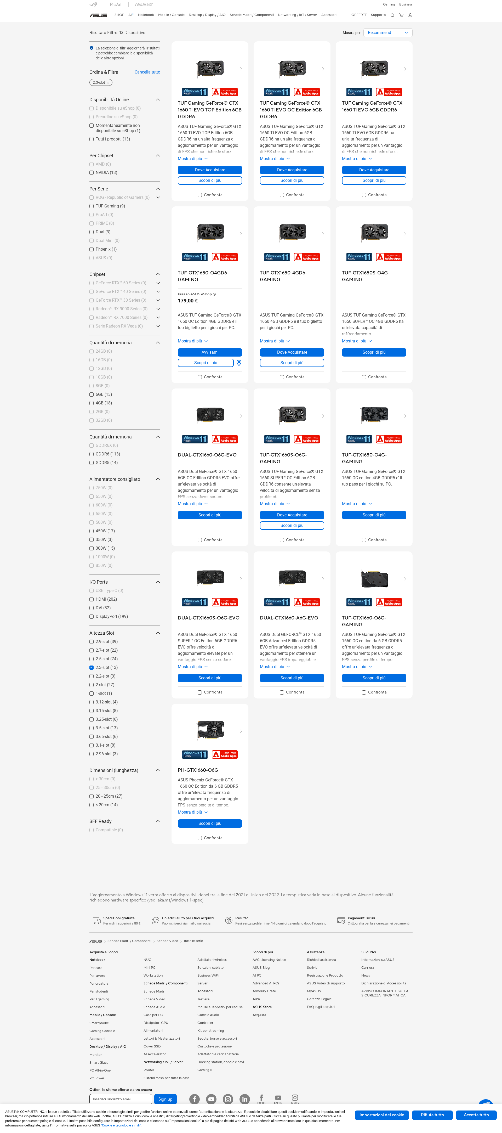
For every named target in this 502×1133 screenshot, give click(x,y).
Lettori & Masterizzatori (162, 1038)
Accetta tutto (476, 1115)
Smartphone (99, 1023)
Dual (93, 230)
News (365, 975)
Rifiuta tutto (432, 1115)
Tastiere (203, 999)
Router (149, 1070)
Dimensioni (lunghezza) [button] (113, 770)
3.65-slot (97, 735)
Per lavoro (97, 976)
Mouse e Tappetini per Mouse (220, 1007)
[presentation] (406, 32)
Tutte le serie (193, 941)
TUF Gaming (101, 204)
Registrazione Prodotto (325, 975)
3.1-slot (96, 743)
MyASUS (314, 991)
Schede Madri (154, 991)
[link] (98, 15)
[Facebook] (194, 1099)
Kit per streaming (210, 1031)
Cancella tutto (147, 72)
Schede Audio (154, 1007)
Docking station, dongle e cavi (220, 1062)
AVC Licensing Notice (269, 960)
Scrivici (312, 968)
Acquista (259, 1015)
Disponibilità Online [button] (109, 99)
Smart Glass (98, 1063)
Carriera (367, 968)
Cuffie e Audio (208, 1015)
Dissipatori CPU (156, 1023)
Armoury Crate (264, 991)
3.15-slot (97, 709)
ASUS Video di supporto (326, 983)
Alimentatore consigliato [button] (114, 479)
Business (406, 4)
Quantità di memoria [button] (110, 342)
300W (94, 546)
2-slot (94, 683)
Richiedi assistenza (321, 960)
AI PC (257, 975)
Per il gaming (99, 999)
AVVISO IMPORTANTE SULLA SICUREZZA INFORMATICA (384, 993)
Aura (256, 999)
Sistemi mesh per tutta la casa (167, 1078)
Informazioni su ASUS (378, 960)
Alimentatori (153, 1031)
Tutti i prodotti (102, 137)
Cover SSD (152, 1046)
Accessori (97, 1007)
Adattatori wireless (212, 960)
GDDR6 (96, 452)
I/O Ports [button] (98, 582)
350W (94, 538)
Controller (205, 1023)
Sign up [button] (165, 1099)
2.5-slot (96, 657)
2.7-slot (96, 648)
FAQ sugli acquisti (321, 1007)
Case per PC (153, 1015)
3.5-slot (96, 726)
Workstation (153, 975)
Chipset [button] (97, 274)
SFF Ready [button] (100, 821)
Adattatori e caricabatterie (218, 1054)
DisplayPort (100, 615)
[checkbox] (210, 195)
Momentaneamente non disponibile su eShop (122, 126)
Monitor (95, 1055)
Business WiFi (208, 975)
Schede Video (154, 999)
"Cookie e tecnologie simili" (121, 1125)
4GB (93, 401)
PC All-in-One (100, 1070)
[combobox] (388, 32)
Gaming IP (205, 1070)
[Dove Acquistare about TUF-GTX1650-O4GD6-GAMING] (238, 363)
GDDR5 (96, 461)
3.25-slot (97, 717)
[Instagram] (228, 1099)
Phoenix (96, 247)
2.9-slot (96, 640)
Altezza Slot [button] (101, 633)
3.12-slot (97, 700)
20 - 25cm (98, 794)
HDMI (94, 597)
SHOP (119, 15)
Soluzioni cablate (210, 968)
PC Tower (96, 1078)
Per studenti (98, 991)
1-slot (94, 692)
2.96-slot (97, 752)
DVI (92, 606)
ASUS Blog (261, 968)
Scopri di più (209, 180)
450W (94, 529)
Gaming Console (102, 1031)
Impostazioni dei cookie (382, 1115)
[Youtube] (211, 1099)
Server (202, 983)
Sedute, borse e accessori (217, 1038)
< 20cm (96, 803)
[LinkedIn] (244, 1099)
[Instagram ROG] (295, 1099)
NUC (147, 960)
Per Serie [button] (98, 188)
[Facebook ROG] (261, 1099)
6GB (93, 393)
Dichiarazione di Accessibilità (383, 983)
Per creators (99, 984)
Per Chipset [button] (101, 155)
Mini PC (150, 968)
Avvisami (210, 352)
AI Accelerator (155, 1054)
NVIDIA (95, 171)
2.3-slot (96, 666)
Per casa (95, 968)
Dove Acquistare (210, 169)
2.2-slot (96, 674)
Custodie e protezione (214, 1046)
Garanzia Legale (319, 999)
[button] (389, 4)
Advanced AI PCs (266, 983)
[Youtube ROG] (278, 1099)
